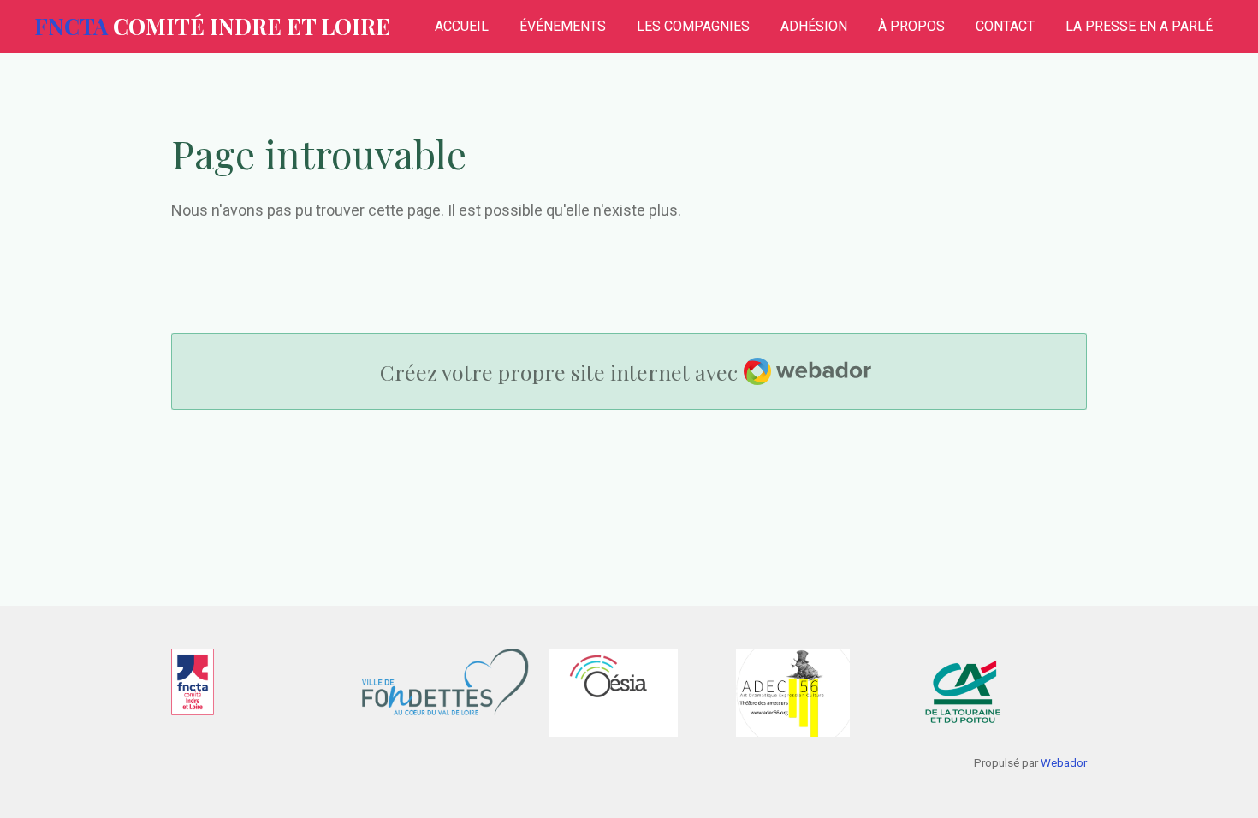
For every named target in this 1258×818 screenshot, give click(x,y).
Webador (1064, 762)
